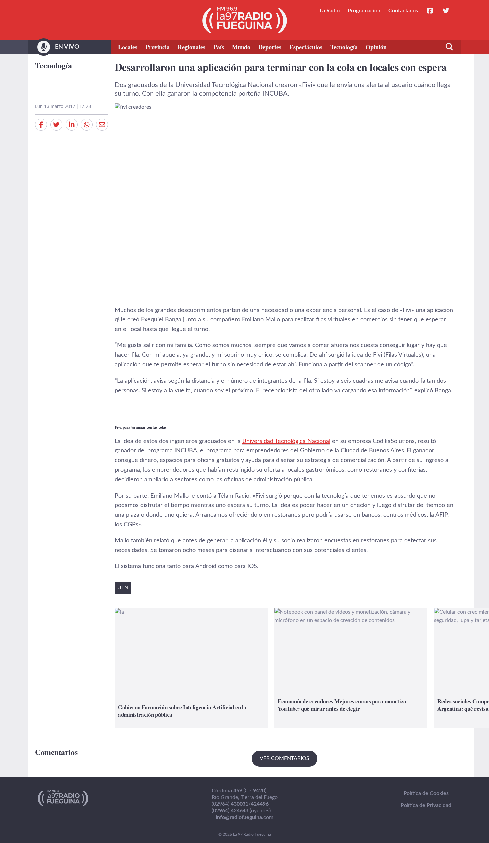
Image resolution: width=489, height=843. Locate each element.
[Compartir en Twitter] (56, 125)
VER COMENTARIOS (284, 758)
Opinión (376, 47)
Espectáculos (305, 47)
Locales (127, 47)
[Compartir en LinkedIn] (72, 125)
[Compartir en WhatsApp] (87, 125)
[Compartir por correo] (102, 125)
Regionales (191, 47)
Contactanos (403, 10)
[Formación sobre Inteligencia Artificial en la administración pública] (191, 668)
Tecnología (344, 47)
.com (244, 817)
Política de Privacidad (426, 805)
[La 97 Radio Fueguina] (245, 20)
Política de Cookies (426, 793)
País (218, 47)
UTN (122, 587)
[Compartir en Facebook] (41, 125)
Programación (364, 10)
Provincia (157, 47)
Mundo (241, 47)
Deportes (269, 47)
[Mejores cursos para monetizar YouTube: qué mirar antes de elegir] (350, 668)
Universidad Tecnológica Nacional (286, 441)
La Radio (330, 10)
